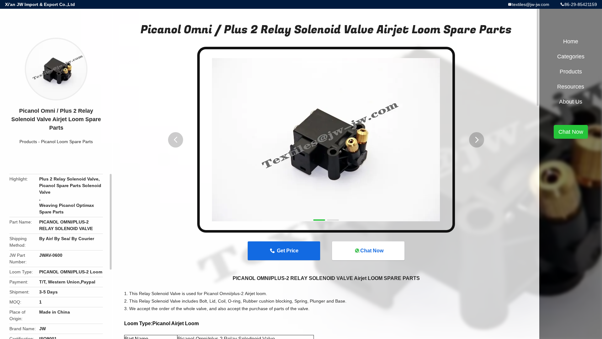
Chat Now (371, 250)
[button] (175, 140)
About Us (570, 102)
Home (570, 41)
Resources (570, 86)
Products (28, 141)
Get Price (287, 250)
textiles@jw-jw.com (530, 4)
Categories (570, 56)
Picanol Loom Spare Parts (67, 141)
